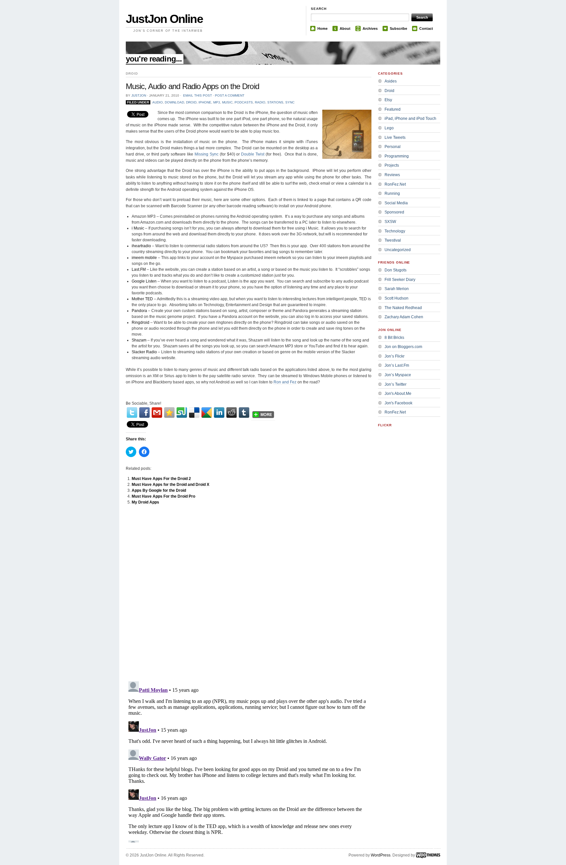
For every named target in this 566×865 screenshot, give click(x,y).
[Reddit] (231, 412)
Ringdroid (140, 322)
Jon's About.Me (398, 393)
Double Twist (252, 154)
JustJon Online (164, 19)
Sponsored (394, 212)
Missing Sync (206, 154)
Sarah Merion (397, 288)
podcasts (244, 102)
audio (157, 102)
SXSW (390, 221)
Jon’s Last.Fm (397, 365)
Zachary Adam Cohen (404, 317)
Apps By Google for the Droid (159, 490)
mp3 (216, 102)
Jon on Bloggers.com (403, 346)
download (174, 102)
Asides (391, 81)
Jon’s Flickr (395, 356)
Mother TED (142, 299)
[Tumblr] (244, 412)
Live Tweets (395, 137)
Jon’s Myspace (398, 375)
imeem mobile (144, 257)
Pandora (139, 310)
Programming (397, 156)
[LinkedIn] (219, 412)
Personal (393, 146)
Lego (389, 128)
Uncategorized (398, 250)
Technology (395, 231)
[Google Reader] (206, 412)
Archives (370, 28)
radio (260, 102)
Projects (392, 165)
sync (289, 102)
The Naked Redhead (403, 307)
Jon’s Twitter (395, 384)
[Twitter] (132, 412)
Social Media (396, 203)
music (227, 102)
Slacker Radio (144, 352)
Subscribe (398, 28)
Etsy (388, 100)
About (345, 28)
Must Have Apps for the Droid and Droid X (170, 484)
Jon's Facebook (398, 403)
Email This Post (197, 95)
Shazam (139, 340)
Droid (191, 102)
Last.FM (139, 269)
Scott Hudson (396, 298)
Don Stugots (395, 270)
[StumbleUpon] (182, 412)
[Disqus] (248, 593)
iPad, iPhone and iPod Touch (410, 118)
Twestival (393, 240)
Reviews (392, 175)
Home (322, 28)
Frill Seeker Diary (400, 279)
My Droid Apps (145, 502)
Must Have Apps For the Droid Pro (163, 496)
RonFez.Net (395, 184)
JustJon (138, 95)
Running (392, 193)
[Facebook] (144, 412)
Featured (393, 109)
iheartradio (141, 246)
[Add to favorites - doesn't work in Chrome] (169, 412)
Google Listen (144, 281)
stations (275, 102)
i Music (138, 228)
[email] (157, 412)
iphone (204, 102)
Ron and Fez (285, 382)
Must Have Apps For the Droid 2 (161, 478)
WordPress (380, 855)
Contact (426, 28)
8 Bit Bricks (394, 337)
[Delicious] (194, 412)
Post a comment (229, 95)
